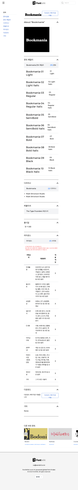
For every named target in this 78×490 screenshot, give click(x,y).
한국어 (38, 477)
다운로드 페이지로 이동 (50, 14)
